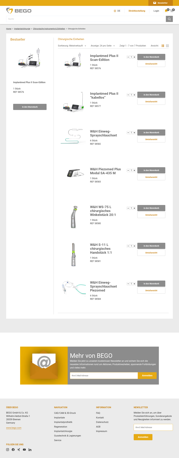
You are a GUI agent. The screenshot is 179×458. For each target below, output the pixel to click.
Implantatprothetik (63, 422)
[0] (166, 11)
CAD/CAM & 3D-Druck (65, 413)
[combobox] (86, 19)
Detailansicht (151, 64)
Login (156, 11)
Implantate (59, 417)
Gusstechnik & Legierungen (67, 435)
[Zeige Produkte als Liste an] (163, 45)
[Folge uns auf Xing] (18, 449)
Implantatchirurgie (63, 431)
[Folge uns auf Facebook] (13, 449)
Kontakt (100, 417)
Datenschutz (102, 422)
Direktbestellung (137, 11)
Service (57, 440)
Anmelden (147, 375)
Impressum (101, 431)
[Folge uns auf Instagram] (7, 449)
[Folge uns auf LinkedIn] (30, 449)
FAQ (98, 413)
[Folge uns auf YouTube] (24, 449)
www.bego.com (13, 428)
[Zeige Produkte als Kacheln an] (167, 45)
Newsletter (163, 3)
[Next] (47, 77)
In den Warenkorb (30, 107)
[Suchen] (169, 19)
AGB (98, 426)
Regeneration (60, 426)
